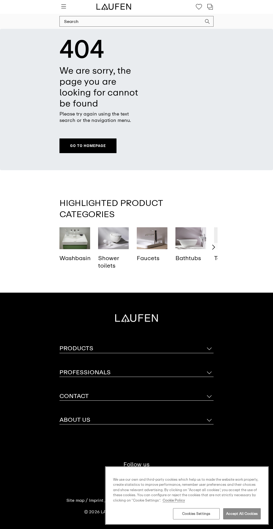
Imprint (96, 500)
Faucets (148, 258)
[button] (207, 22)
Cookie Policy (174, 500)
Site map (75, 500)
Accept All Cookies (242, 514)
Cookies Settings (196, 514)
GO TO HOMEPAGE (88, 146)
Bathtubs (188, 258)
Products (76, 348)
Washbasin (75, 258)
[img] (74, 238)
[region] (187, 495)
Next (213, 247)
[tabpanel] (74, 249)
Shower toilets (108, 261)
